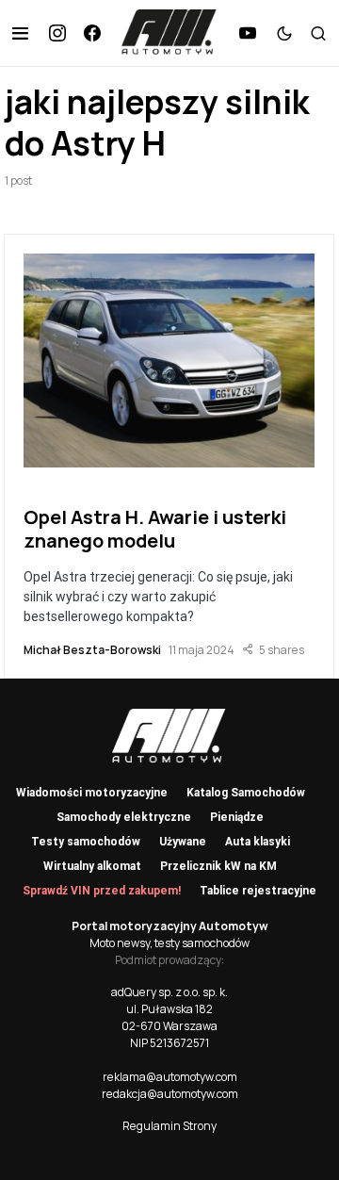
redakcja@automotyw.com (170, 1094)
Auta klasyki (257, 841)
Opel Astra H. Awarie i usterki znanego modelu (155, 528)
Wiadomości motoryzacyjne (92, 792)
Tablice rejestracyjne (258, 890)
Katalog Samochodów (245, 792)
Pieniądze (237, 817)
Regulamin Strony (169, 1126)
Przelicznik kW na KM (218, 866)
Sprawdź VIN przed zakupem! (102, 890)
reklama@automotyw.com (170, 1077)
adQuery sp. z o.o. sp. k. (169, 992)
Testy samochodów (85, 841)
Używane (182, 841)
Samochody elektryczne (123, 817)
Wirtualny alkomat (92, 866)
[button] (20, 33)
